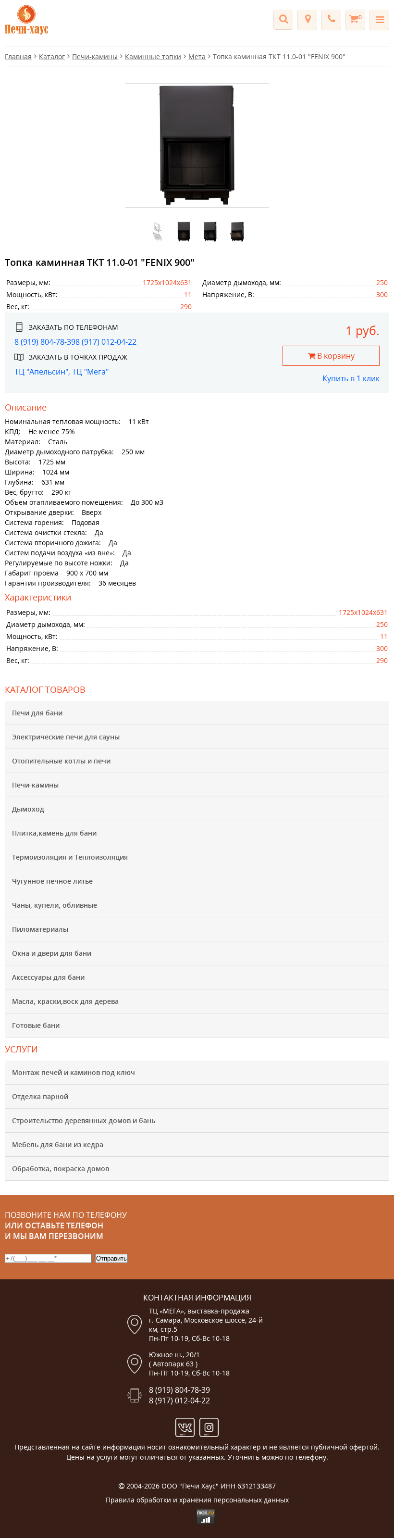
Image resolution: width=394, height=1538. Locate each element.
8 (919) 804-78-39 (44, 342)
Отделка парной (40, 1096)
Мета (197, 56)
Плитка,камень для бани (54, 833)
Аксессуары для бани (48, 977)
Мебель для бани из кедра (57, 1144)
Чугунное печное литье (52, 881)
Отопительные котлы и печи (61, 760)
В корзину (335, 355)
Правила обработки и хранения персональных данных (197, 1499)
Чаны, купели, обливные (54, 905)
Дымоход (28, 808)
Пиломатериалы (40, 929)
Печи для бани (37, 712)
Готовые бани (36, 1025)
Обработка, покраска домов (60, 1168)
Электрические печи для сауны (66, 736)
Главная (18, 56)
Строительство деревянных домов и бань (83, 1120)
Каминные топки (153, 56)
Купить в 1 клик (351, 378)
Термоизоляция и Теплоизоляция (70, 857)
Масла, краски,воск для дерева (65, 1001)
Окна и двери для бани (51, 953)
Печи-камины (35, 784)
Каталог (52, 56)
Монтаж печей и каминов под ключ (73, 1072)
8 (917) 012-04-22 (105, 342)
